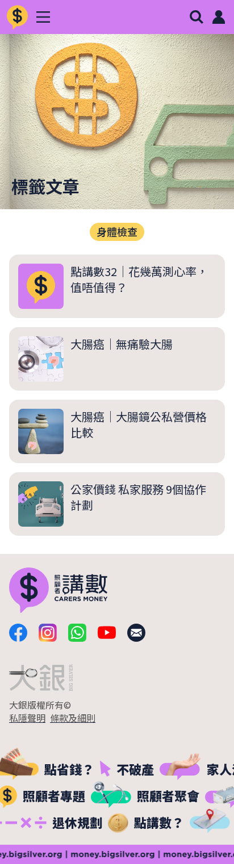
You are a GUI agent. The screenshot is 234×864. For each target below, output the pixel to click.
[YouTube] (107, 633)
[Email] (136, 633)
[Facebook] (18, 633)
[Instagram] (48, 633)
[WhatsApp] (77, 633)
